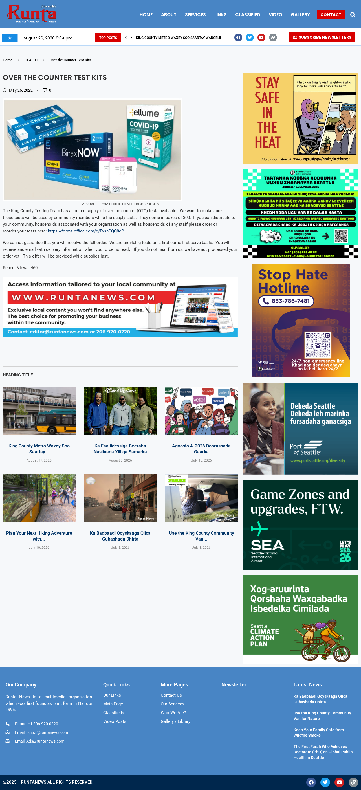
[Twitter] (250, 37)
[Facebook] (238, 37)
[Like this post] (36, 354)
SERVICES (195, 14)
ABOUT (169, 14)
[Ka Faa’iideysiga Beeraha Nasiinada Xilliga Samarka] (120, 411)
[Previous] (126, 37)
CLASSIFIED (247, 14)
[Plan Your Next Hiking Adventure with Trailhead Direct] (39, 498)
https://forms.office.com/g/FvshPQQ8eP (85, 231)
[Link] (273, 37)
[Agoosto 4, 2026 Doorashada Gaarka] (201, 411)
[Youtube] (261, 37)
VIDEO (275, 14)
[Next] (131, 37)
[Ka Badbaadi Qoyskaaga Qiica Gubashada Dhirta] (120, 498)
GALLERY (300, 14)
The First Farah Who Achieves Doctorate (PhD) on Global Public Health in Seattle (323, 752)
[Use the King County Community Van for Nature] (201, 498)
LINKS (220, 14)
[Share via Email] (87, 354)
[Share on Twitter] (61, 354)
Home (7, 60)
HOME (146, 14)
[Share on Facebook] (48, 354)
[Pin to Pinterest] (74, 354)
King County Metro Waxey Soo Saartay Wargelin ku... (183, 38)
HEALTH (31, 60)
